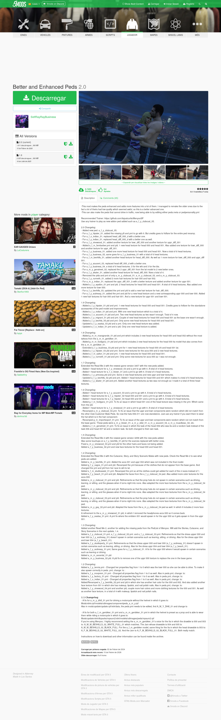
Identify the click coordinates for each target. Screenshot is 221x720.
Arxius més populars (134, 685)
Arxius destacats (132, 679)
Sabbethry (22, 374)
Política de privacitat (176, 679)
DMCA (170, 690)
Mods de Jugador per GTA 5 (94, 703)
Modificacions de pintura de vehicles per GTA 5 (100, 687)
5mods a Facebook (179, 700)
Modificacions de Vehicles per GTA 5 (98, 679)
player (34, 214)
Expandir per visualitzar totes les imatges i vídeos (143, 182)
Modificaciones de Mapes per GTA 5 (98, 709)
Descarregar (48, 97)
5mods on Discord (178, 706)
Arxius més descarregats (136, 690)
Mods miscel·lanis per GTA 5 (94, 714)
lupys (19, 333)
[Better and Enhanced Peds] (143, 127)
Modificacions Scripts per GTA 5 (96, 698)
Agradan (107, 191)
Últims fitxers (130, 674)
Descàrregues (90, 191)
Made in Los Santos (22, 676)
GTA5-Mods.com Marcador (137, 700)
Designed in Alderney (23, 673)
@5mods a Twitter (178, 695)
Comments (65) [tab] (110, 197)
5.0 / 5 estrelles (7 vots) (199, 192)
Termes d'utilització (176, 685)
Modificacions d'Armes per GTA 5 (97, 693)
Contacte (171, 674)
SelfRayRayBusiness (43, 117)
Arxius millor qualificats (135, 695)
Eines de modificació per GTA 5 (96, 674)
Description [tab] (89, 197)
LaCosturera (23, 250)
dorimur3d (22, 416)
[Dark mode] (199, 4)
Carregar (154, 3)
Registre (190, 3)
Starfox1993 (23, 291)
